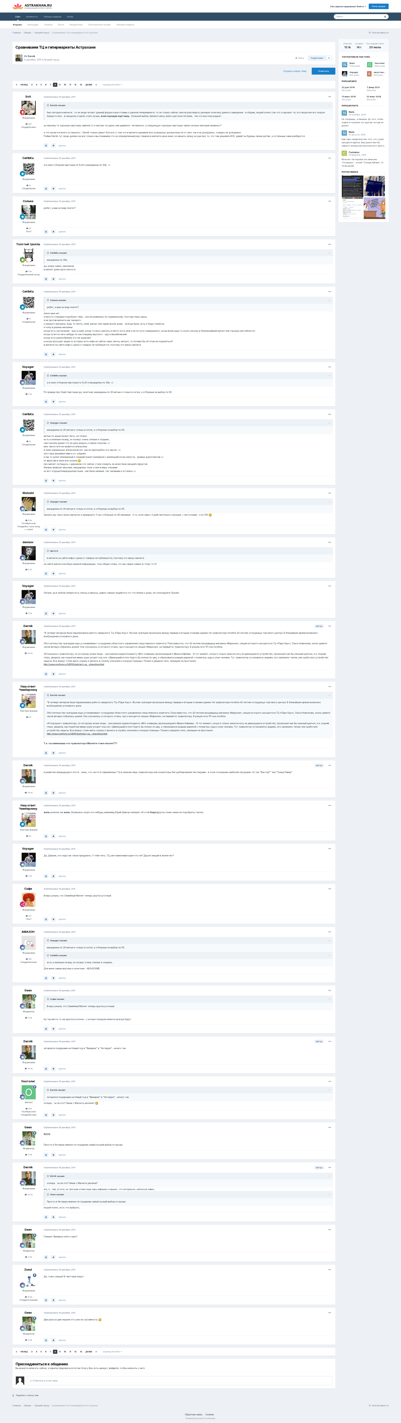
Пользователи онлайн (99, 24)
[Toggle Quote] (48, 105)
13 (81, 85)
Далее (88, 85)
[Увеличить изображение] (79, 460)
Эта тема (373, 16)
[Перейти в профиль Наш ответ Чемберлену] (29, 701)
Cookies (209, 1414)
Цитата (62, 145)
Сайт (18, 16)
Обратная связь (193, 1414)
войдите (113, 1368)
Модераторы (76, 24)
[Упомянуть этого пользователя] (46, 145)
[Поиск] (385, 16)
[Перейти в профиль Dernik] (19, 58)
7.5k (30, 394)
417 (30, 916)
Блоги (61, 24)
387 (30, 124)
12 (75, 85)
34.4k (30, 653)
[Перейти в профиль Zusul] (29, 1281)
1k (30, 185)
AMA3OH (28, 931)
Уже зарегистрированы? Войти (347, 6)
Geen (28, 990)
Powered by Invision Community (200, 1418)
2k (29, 228)
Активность (32, 16)
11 (70, 85)
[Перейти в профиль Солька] (29, 212)
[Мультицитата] (53, 145)
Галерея (48, 24)
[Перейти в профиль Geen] (29, 1001)
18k (30, 959)
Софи (28, 888)
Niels (352, 63)
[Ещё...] (330, 97)
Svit (28, 96)
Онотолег (28, 1081)
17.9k (29, 1017)
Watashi (28, 493)
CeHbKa (28, 158)
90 (29, 717)
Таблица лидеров (125, 24)
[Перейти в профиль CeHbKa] (29, 169)
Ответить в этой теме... (45, 1380)
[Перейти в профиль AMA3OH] (29, 943)
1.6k (30, 271)
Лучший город (51, 59)
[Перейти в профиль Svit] (29, 108)
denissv (28, 542)
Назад (24, 85)
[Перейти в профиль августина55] (369, 73)
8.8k (29, 520)
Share (300, 58)
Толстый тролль (28, 244)
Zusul (28, 1269)
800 (30, 1108)
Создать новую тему (295, 71)
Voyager (28, 366)
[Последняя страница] (96, 85)
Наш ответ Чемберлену (28, 688)
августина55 (381, 72)
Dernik (31, 56)
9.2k (29, 569)
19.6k (29, 1297)
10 (65, 85)
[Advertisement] (364, 249)
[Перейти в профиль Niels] (344, 64)
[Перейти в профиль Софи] (29, 900)
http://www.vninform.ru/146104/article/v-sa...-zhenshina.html (74, 664)
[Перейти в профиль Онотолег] (29, 1092)
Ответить (323, 71)
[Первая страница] (16, 85)
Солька (28, 201)
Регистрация (378, 6)
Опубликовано (59, 97)
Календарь (33, 24)
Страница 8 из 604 (112, 85)
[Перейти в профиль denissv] (29, 553)
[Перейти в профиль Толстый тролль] (29, 255)
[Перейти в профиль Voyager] (29, 378)
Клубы (70, 16)
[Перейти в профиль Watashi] (29, 504)
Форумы (17, 24)
